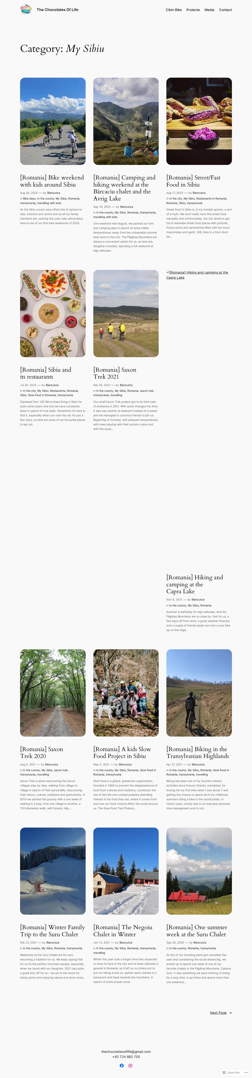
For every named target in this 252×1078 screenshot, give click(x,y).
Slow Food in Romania (42, 395)
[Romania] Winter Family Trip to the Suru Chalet (52, 931)
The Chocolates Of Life (57, 9)
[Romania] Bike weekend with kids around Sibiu (52, 181)
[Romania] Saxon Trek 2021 (114, 374)
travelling (116, 395)
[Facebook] (121, 1065)
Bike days (29, 198)
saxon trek (147, 390)
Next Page (221, 1013)
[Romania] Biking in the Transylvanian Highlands (197, 753)
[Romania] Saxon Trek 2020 (41, 753)
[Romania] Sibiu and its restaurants (45, 374)
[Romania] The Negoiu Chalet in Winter (122, 931)
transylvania (28, 203)
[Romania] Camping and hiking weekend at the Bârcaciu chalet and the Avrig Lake (124, 188)
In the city (175, 198)
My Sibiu (61, 198)
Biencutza (53, 192)
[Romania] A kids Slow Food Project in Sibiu (122, 753)
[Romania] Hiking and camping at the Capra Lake (194, 584)
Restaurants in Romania (211, 198)
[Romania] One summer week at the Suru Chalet (196, 931)
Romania (73, 198)
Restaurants (57, 390)
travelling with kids (49, 203)
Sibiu (182, 203)
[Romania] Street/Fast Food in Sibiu (193, 181)
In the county (45, 198)
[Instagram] (130, 1065)
